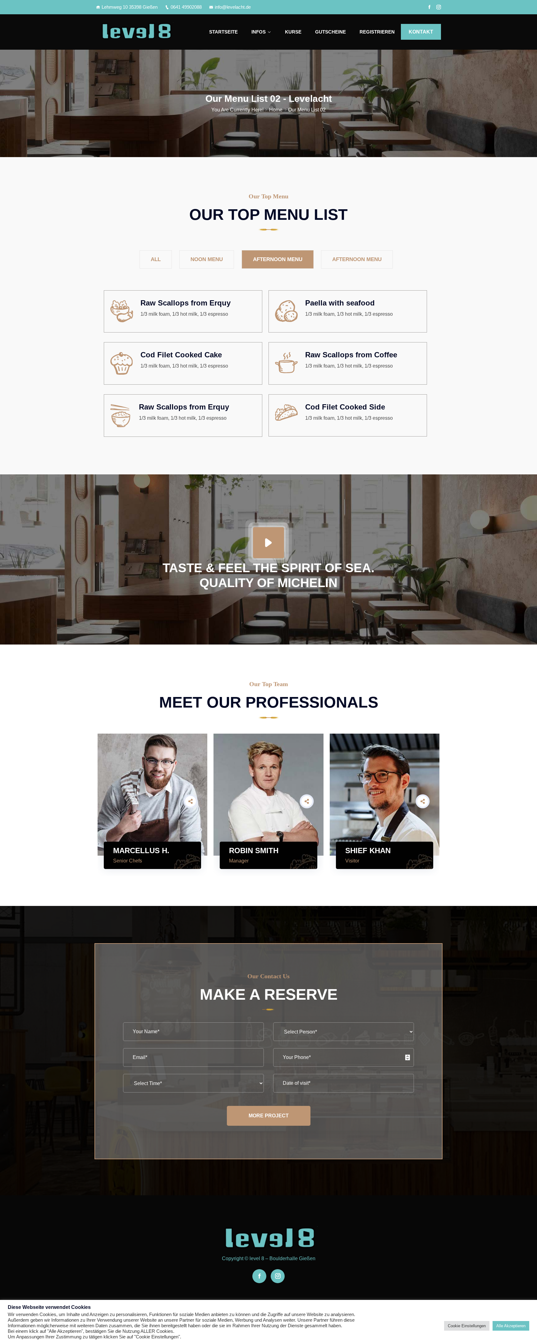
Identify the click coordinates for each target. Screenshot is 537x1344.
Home (275, 109)
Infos (258, 31)
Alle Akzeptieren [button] (511, 1326)
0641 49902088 (186, 7)
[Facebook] (429, 7)
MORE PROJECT (269, 1115)
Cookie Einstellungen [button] (467, 1326)
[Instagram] (438, 7)
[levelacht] (135, 32)
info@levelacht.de (233, 7)
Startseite (223, 31)
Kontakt (421, 31)
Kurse (293, 31)
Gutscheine (330, 31)
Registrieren (377, 31)
